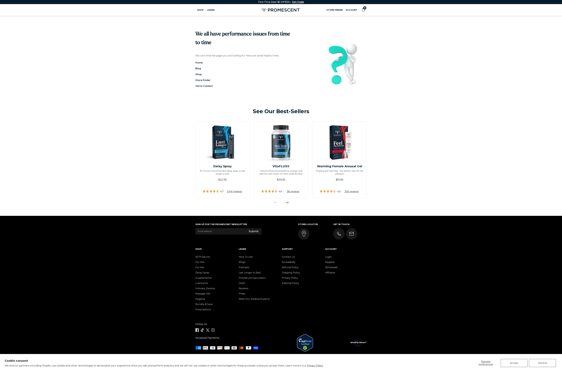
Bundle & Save (204, 304)
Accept (514, 363)
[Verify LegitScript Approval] (305, 343)
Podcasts (244, 267)
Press (242, 293)
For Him (200, 262)
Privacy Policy (315, 365)
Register (330, 262)
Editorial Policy (290, 283)
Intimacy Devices (205, 288)
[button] (363, 10)
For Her (199, 267)
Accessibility (288, 262)
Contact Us (288, 256)
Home (199, 62)
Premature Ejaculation (252, 278)
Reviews (243, 288)
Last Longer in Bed (250, 272)
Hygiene (200, 299)
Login (328, 256)
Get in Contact (204, 86)
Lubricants (201, 283)
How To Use (246, 256)
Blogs (242, 262)
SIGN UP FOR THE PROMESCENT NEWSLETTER (221, 224)
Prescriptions (203, 309)
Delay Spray (202, 272)
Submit (254, 231)
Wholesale (331, 267)
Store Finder (334, 10)
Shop (198, 74)
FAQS (242, 283)
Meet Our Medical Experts (254, 299)
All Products (202, 256)
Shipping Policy (291, 272)
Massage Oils (202, 293)
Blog (198, 68)
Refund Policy (290, 267)
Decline (542, 363)
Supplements (203, 278)
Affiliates (330, 272)
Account (351, 10)
